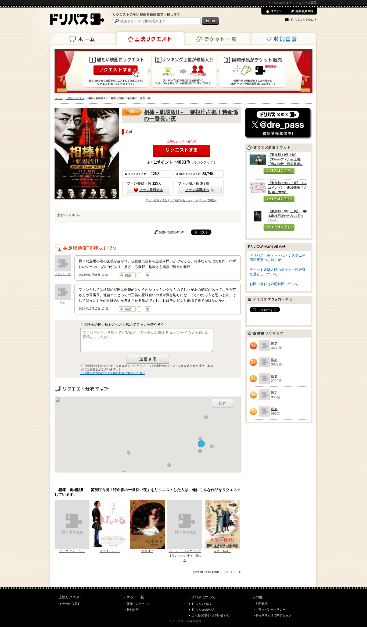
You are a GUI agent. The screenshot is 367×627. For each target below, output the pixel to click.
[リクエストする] (181, 151)
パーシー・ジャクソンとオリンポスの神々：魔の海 (185, 555)
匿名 (62, 302)
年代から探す (71, 603)
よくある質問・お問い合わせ (210, 615)
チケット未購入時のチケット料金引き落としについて (277, 272)
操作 (222, 403)
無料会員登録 (304, 11)
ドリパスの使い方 (203, 609)
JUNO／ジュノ (110, 551)
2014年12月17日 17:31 (94, 308)
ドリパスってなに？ (303, 19)
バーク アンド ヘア (72, 551)
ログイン (276, 11)
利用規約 (262, 603)
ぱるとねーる (63, 274)
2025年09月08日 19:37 (94, 274)
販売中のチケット (138, 603)
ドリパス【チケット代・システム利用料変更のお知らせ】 (277, 257)
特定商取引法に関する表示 (273, 615)
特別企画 (282, 39)
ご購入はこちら (279, 171)
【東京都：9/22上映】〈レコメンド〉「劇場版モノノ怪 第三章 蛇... (287, 187)
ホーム (84, 39)
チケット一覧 (216, 39)
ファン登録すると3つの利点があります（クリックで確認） (181, 200)
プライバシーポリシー (270, 609)
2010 (72, 215)
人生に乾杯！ (222, 551)
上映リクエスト (150, 38)
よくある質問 (307, 2)
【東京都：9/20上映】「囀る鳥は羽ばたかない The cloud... (287, 215)
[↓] (147, 275)
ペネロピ (147, 551)
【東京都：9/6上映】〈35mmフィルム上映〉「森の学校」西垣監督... (285, 159)
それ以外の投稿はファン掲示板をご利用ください (112, 373)
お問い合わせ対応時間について (274, 284)
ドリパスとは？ (281, 2)
